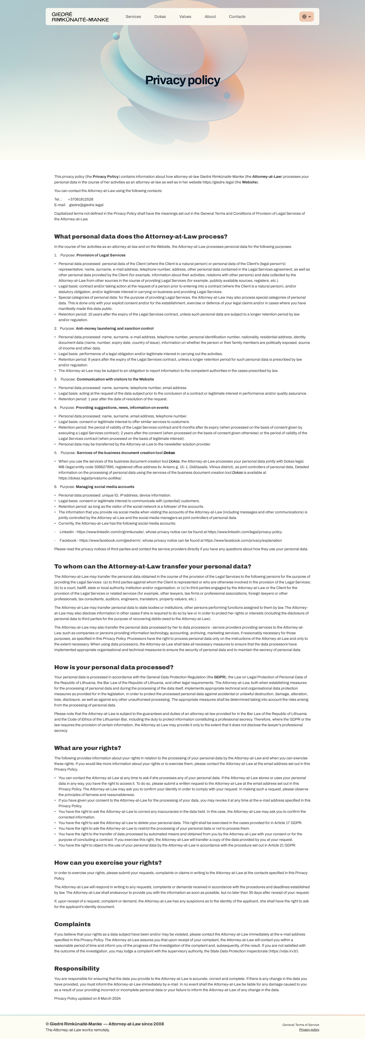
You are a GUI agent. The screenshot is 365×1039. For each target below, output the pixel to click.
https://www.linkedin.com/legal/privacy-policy (245, 532)
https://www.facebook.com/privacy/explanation (243, 540)
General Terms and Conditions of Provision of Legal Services (250, 213)
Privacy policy (309, 1030)
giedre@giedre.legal (86, 205)
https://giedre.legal (219, 182)
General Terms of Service (300, 1025)
